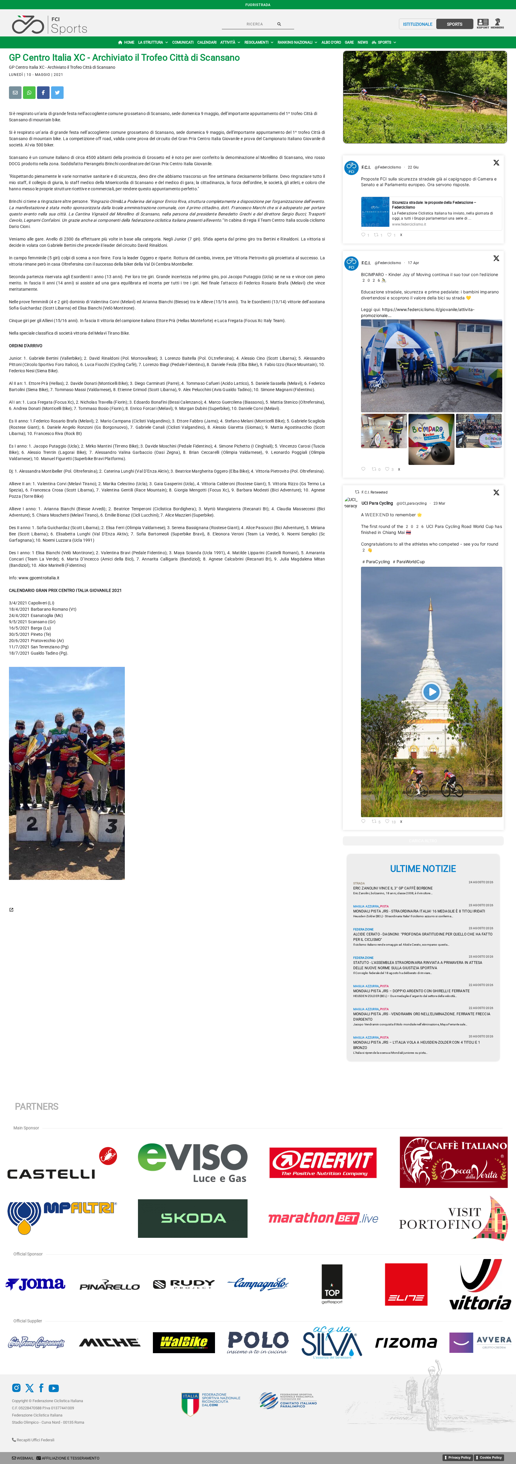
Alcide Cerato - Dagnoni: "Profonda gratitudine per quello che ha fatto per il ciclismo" (422, 937)
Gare (349, 42)
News (363, 42)
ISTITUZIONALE (417, 24)
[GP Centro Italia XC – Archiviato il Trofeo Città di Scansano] (425, 97)
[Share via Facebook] (43, 92)
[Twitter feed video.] (431, 692)
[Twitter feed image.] (431, 365)
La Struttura (150, 42)
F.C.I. (366, 167)
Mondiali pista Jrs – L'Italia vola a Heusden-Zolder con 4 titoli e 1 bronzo (416, 1045)
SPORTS (454, 24)
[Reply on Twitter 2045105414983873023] (365, 469)
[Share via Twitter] (57, 92)
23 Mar (440, 503)
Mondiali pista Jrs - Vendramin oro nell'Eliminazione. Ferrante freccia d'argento (421, 1017)
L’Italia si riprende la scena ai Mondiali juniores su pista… (390, 1052)
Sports (384, 42)
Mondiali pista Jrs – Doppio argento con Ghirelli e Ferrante (411, 991)
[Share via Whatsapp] (29, 92)
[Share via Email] (15, 92)
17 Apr (414, 263)
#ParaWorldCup (408, 561)
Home (129, 42)
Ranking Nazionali (295, 42)
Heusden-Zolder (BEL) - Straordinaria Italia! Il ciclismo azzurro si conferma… (403, 916)
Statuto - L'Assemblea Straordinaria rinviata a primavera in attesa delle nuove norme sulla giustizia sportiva (418, 965)
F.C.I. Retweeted (375, 492)
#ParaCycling (375, 561)
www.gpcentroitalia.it (39, 577)
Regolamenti (256, 42)
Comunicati (183, 42)
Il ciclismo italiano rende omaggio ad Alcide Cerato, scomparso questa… (401, 944)
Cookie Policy (491, 1457)
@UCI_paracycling (412, 503)
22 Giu (414, 167)
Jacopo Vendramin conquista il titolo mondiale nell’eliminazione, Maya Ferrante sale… (410, 1024)
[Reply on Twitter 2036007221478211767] (365, 822)
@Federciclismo (388, 167)
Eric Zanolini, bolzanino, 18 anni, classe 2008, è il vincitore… (393, 893)
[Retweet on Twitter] (357, 492)
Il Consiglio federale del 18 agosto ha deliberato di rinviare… (392, 973)
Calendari (206, 42)
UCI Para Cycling (377, 503)
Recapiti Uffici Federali (35, 1440)
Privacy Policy (460, 1457)
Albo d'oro (331, 42)
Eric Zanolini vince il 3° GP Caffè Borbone (393, 888)
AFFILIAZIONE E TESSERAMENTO (70, 1458)
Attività (227, 42)
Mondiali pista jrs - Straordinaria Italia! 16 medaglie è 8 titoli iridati (419, 911)
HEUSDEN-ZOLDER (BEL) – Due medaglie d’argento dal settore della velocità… (405, 996)
